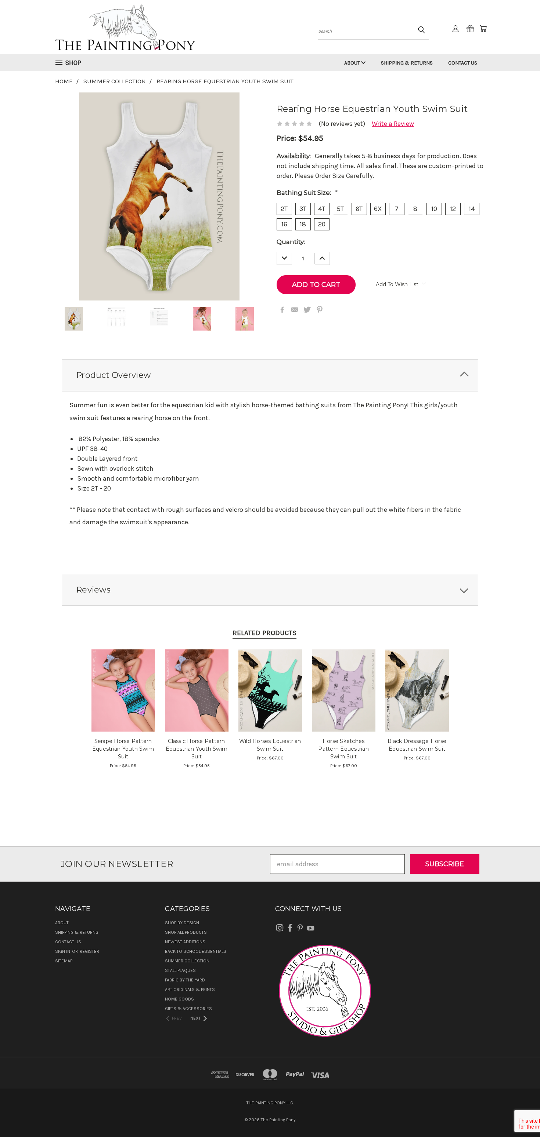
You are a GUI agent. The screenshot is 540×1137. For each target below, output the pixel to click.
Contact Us (462, 63)
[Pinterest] (319, 309)
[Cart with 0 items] (483, 28)
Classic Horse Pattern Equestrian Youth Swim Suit (196, 749)
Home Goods (179, 999)
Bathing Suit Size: (307, 192)
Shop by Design (182, 922)
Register (89, 951)
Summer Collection (187, 960)
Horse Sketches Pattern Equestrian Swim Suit (343, 749)
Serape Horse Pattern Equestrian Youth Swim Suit (123, 749)
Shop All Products (186, 932)
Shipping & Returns (407, 63)
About (352, 63)
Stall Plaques (180, 970)
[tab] (270, 375)
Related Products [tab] (264, 633)
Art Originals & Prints (190, 989)
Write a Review (393, 124)
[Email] (294, 309)
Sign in (63, 951)
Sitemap (63, 960)
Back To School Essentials (195, 951)
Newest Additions (185, 941)
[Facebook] (282, 309)
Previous (518, 1114)
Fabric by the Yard (185, 980)
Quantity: (291, 241)
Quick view (123, 681)
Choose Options (123, 697)
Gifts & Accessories (188, 1008)
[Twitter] (307, 309)
